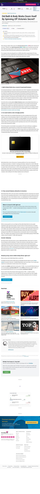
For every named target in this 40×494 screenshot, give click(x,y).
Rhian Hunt (5, 25)
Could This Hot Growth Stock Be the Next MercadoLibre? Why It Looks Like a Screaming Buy (10, 319)
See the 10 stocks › (7, 279)
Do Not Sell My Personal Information (26, 467)
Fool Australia (18, 446)
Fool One (27, 440)
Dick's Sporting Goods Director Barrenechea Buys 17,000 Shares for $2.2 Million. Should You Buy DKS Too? (29, 304)
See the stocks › (8, 216)
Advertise (17, 440)
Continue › (7, 372)
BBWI (21, 47)
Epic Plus (27, 437)
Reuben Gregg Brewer (9, 331)
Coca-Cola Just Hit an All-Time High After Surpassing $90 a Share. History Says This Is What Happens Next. (10, 334)
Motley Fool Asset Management (21, 455)
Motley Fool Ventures (19, 458)
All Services (28, 433)
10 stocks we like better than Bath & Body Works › (13, 38)
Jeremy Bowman (9, 317)
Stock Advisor (28, 434)
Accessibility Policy (23, 466)
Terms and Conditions (16, 467)
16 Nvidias (31, 363)
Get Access (11, 400)
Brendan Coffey (28, 301)
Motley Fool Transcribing (10, 301)
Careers (17, 434)
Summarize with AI (21, 28)
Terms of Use (4, 466)
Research (17, 436)
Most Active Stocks (35, 7)
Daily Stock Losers (36, 10)
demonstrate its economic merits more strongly (10, 109)
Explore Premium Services (11, 13)
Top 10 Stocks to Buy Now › (30, 4)
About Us (17, 433)
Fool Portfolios (28, 439)
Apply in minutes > (20, 156)
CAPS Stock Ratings (27, 446)
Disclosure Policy (16, 466)
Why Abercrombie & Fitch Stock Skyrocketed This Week (29, 319)
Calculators (26, 449)
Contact (17, 439)
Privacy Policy (10, 466)
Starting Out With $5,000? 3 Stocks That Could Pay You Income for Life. (30, 333)
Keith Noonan (28, 317)
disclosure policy (26, 356)
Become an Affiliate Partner (20, 461)
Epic (27, 436)
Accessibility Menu (20, 0)
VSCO (26, 45)
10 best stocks (23, 212)
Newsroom (17, 437)
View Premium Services (31, 422)
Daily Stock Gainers (35, 9)
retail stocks (11, 248)
